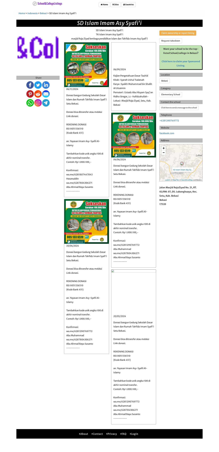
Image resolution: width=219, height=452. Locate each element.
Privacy (112, 433)
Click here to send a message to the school (179, 108)
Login (134, 433)
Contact (98, 433)
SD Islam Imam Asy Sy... (182, 169)
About (84, 433)
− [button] (164, 152)
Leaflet (167, 180)
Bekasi (43, 13)
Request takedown (170, 40)
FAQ (124, 433)
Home (105, 4)
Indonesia (32, 13)
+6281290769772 (169, 120)
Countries (129, 4)
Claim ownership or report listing (177, 33)
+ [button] (164, 148)
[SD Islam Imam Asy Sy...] (182, 163)
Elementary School (170, 94)
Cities (116, 4)
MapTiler (176, 180)
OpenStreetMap (187, 180)
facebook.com (166, 133)
